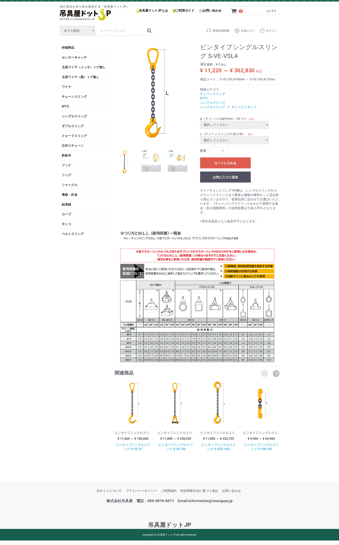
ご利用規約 (169, 490)
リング (66, 175)
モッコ (66, 224)
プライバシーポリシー (141, 490)
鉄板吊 (66, 155)
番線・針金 (69, 194)
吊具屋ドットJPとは (153, 10)
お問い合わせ (212, 10)
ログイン (271, 30)
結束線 (66, 204)
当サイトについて (109, 490)
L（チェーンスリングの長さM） (222, 134)
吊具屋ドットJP (169, 524)
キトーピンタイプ (244, 107)
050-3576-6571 (161, 501)
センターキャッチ (74, 57)
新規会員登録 (221, 30)
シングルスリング (74, 116)
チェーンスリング (74, 96)
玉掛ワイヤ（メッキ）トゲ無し (84, 67)
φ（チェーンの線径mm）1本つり (223, 118)
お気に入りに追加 (225, 177)
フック (66, 165)
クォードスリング (74, 136)
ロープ (66, 214)
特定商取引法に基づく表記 (199, 490)
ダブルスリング (73, 126)
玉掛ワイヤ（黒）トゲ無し (80, 77)
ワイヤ (66, 87)
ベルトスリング (73, 234)
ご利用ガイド (185, 10)
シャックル (69, 185)
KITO (65, 106)
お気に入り (248, 30)
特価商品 (68, 47)
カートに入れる (225, 163)
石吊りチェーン (73, 145)
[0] (234, 11)
